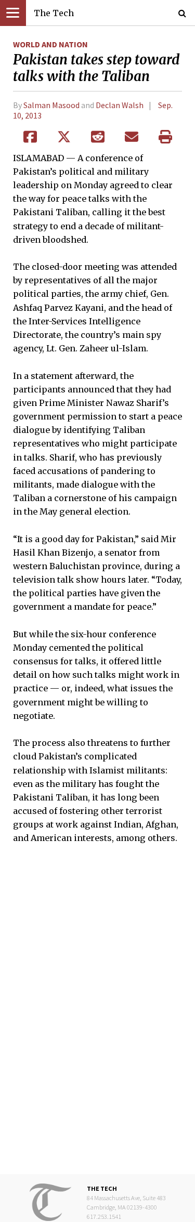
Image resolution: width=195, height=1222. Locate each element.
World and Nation (50, 44)
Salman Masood (51, 105)
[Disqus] (97, 1017)
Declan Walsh (120, 105)
